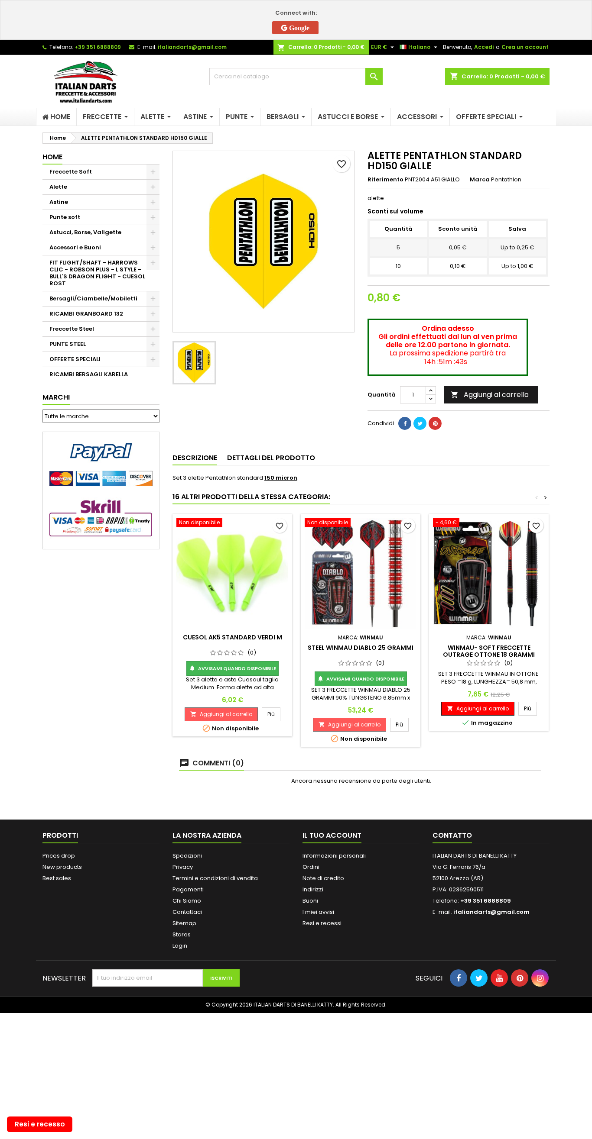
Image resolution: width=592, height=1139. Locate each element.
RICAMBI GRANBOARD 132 (86, 314)
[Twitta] (419, 423)
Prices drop (58, 856)
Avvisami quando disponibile (232, 668)
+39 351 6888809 (98, 47)
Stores (181, 934)
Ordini (311, 867)
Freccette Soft (70, 172)
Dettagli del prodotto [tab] (271, 458)
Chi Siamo (186, 901)
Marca (480, 180)
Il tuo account (332, 835)
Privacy (182, 867)
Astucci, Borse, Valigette (85, 232)
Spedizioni (187, 856)
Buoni (310, 901)
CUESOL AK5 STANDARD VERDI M (232, 637)
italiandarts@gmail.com (192, 47)
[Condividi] (404, 423)
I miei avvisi (318, 912)
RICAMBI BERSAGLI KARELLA (88, 374)
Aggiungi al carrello (490, 395)
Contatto (452, 835)
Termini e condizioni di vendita (215, 878)
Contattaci (187, 912)
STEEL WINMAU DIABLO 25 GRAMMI (360, 647)
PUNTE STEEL (67, 344)
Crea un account (525, 47)
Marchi (56, 397)
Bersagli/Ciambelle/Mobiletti (93, 298)
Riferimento (385, 180)
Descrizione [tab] (194, 458)
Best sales (56, 878)
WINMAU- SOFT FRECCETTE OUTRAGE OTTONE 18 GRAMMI (489, 651)
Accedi (484, 47)
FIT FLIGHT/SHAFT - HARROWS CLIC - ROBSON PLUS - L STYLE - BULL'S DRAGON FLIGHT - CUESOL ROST (97, 272)
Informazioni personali (334, 856)
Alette (58, 187)
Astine (58, 202)
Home (52, 157)
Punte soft (64, 217)
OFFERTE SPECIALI (75, 359)
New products (62, 867)
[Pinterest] (435, 423)
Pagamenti (188, 889)
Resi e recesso (40, 1124)
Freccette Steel (71, 329)
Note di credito (323, 878)
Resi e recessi (322, 923)
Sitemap (184, 923)
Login (179, 946)
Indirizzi (313, 889)
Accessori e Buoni (75, 247)
